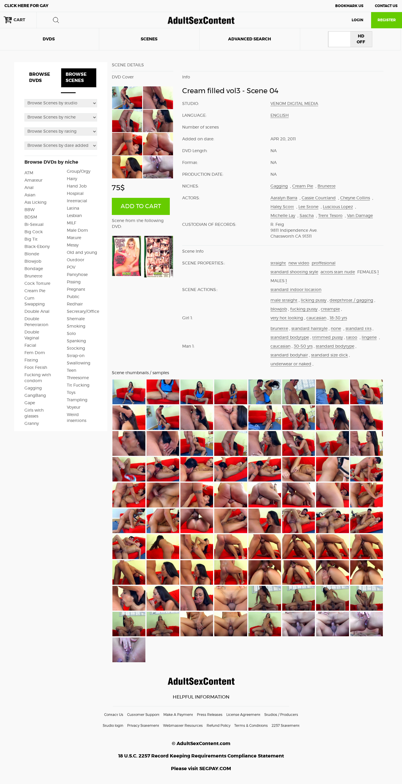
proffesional (323, 263)
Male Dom (77, 231)
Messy (73, 245)
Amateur (33, 180)
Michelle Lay (282, 216)
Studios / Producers (281, 714)
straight (278, 263)
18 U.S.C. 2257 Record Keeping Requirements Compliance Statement (201, 756)
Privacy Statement (143, 725)
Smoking (76, 326)
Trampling (77, 400)
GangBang (35, 396)
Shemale (76, 319)
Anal (29, 188)
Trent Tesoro (330, 216)
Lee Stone (308, 207)
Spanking (76, 341)
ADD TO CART (141, 206)
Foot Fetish (35, 368)
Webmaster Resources (183, 725)
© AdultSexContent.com (201, 743)
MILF (71, 223)
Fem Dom (34, 353)
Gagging (33, 388)
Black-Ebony (37, 247)
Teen (71, 371)
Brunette (33, 276)
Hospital (75, 194)
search (56, 20)
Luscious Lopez (338, 207)
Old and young (82, 253)
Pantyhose (77, 275)
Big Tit (31, 239)
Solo (71, 334)
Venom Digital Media (294, 104)
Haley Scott (282, 207)
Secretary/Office (83, 312)
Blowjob (32, 261)
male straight (284, 300)
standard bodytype (289, 338)
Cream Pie (34, 291)
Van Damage (360, 216)
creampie (330, 309)
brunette (279, 329)
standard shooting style (294, 272)
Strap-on (75, 356)
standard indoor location (295, 290)
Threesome (78, 378)
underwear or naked (290, 364)
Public (73, 297)
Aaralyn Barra (283, 198)
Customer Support (143, 714)
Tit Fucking (78, 385)
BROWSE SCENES (76, 77)
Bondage (33, 269)
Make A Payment (178, 714)
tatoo (351, 338)
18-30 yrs (338, 318)
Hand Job (77, 186)
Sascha (307, 216)
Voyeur (73, 407)
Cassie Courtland (319, 198)
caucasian (316, 318)
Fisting (31, 360)
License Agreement (243, 714)
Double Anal (36, 312)
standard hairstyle (309, 329)
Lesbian (74, 216)
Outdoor (75, 260)
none (336, 329)
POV (71, 267)
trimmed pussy (327, 338)
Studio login (113, 725)
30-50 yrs (303, 346)
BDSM (30, 217)
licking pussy (313, 300)
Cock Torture (37, 284)
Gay (26, 6)
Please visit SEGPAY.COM (201, 768)
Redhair (75, 304)
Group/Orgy (78, 172)
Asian (29, 195)
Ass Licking (35, 202)
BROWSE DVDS (39, 77)
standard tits (358, 329)
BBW (29, 210)
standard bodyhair (289, 355)
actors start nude (337, 272)
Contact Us (386, 6)
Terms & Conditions (251, 725)
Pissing (74, 282)
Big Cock (33, 232)
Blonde (31, 254)
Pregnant (76, 289)
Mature (74, 238)
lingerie (369, 338)
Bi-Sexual (34, 225)
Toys (71, 393)
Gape (29, 403)
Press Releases (209, 714)
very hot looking (286, 318)
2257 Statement (286, 725)
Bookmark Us (349, 6)
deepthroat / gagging (351, 300)
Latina (73, 208)
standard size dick (329, 355)
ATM (28, 173)
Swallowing (78, 363)
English (279, 116)
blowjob (278, 309)
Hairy (72, 179)
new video (298, 263)
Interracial (77, 201)
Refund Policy (218, 725)
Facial (30, 345)
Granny (31, 424)
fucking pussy (304, 309)
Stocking (76, 348)
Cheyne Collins (355, 198)
